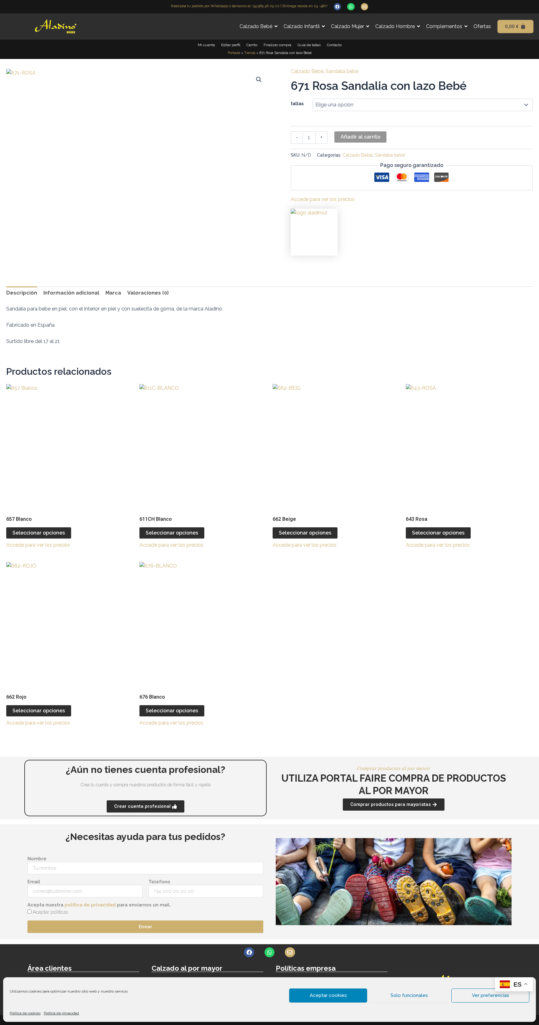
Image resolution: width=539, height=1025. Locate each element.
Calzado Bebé (307, 71)
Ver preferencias (490, 995)
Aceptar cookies (328, 995)
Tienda (249, 53)
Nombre (36, 858)
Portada (234, 53)
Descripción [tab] (21, 293)
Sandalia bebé (342, 71)
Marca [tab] (113, 293)
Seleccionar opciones (38, 533)
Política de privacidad (61, 1013)
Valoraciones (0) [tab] (148, 293)
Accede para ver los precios (323, 199)
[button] (259, 79)
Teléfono (159, 882)
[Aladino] (314, 232)
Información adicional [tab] (71, 293)
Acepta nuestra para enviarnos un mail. (99, 905)
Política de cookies (25, 1013)
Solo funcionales (409, 995)
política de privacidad (90, 905)
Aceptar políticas (50, 912)
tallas (297, 103)
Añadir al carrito (360, 137)
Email (33, 882)
